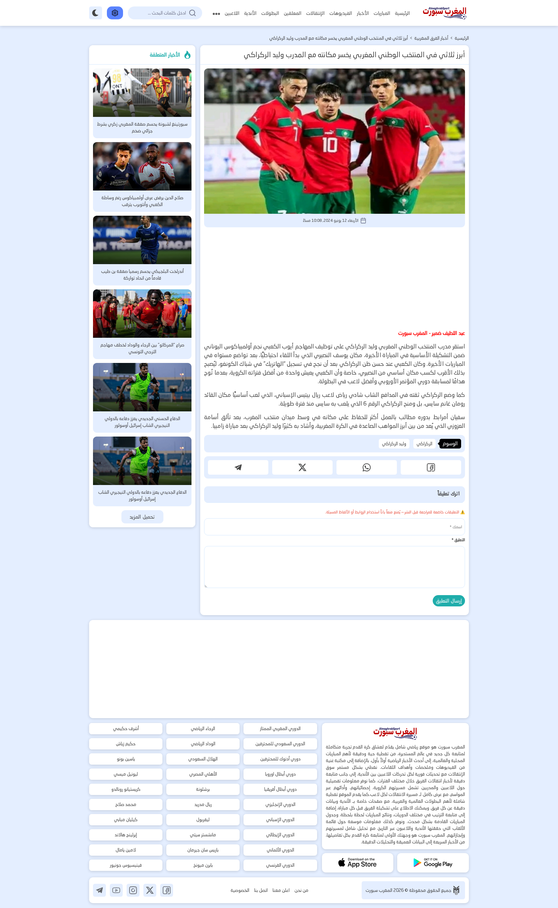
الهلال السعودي (203, 758)
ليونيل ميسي (126, 774)
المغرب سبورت (379, 890)
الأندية (250, 13)
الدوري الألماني (280, 849)
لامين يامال (126, 849)
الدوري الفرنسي (280, 865)
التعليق (458, 540)
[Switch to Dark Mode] (95, 12)
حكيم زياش (126, 743)
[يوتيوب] (116, 890)
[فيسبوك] (166, 890)
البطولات (270, 13)
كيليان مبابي (126, 819)
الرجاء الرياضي (203, 728)
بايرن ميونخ (203, 865)
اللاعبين (232, 13)
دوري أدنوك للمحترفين (280, 758)
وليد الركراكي (394, 443)
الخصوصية (240, 890)
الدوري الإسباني (280, 819)
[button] (431, 467)
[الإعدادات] (115, 12)
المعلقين (292, 13)
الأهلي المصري (203, 774)
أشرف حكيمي (126, 728)
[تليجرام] (99, 890)
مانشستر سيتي (203, 834)
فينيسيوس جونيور (126, 865)
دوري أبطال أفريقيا (280, 789)
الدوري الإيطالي (280, 834)
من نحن (301, 890)
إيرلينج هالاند (126, 834)
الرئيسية (402, 13)
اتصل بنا (261, 890)
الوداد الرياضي (203, 743)
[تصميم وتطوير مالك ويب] (456, 890)
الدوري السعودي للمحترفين (280, 743)
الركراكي (424, 443)
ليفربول (203, 819)
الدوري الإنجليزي (280, 804)
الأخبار (363, 13)
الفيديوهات (340, 13)
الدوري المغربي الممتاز (280, 728)
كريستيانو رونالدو (125, 789)
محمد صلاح (125, 804)
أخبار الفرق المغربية (431, 38)
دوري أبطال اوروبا (280, 774)
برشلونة (203, 789)
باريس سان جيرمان (203, 849)
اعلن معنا (281, 890)
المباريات (382, 13)
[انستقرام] (133, 890)
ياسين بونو (126, 758)
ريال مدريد (203, 804)
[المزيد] (216, 13)
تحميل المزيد (142, 517)
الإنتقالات (315, 13)
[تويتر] (149, 890)
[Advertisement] (334, 277)
